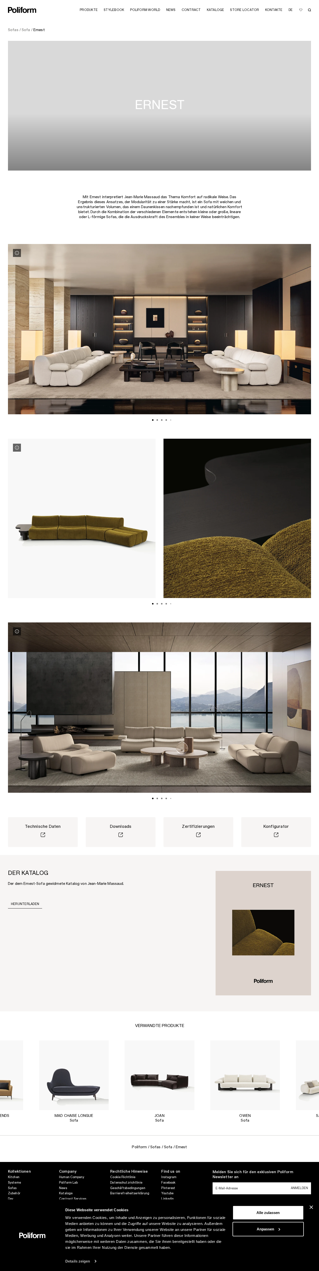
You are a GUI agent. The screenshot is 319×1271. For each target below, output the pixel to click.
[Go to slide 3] (161, 420)
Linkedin (167, 1198)
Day (10, 1198)
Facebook (168, 1182)
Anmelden (299, 1188)
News (63, 1188)
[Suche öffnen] (309, 9)
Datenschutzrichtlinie (126, 1182)
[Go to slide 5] (170, 420)
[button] (15, 1048)
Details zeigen (77, 1261)
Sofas (12, 1188)
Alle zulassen (268, 1212)
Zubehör (14, 1193)
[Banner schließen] (311, 1207)
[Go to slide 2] (157, 420)
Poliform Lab (68, 1182)
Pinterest (168, 1188)
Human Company (71, 1177)
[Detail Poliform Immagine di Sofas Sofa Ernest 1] (17, 253)
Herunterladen (25, 904)
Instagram (168, 1177)
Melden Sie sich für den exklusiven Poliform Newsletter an (253, 1174)
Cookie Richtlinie (122, 1177)
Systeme (14, 1182)
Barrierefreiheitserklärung (129, 1193)
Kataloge (66, 1193)
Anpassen (265, 1229)
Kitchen (13, 1177)
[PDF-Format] (263, 933)
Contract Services (72, 1198)
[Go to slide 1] (153, 420)
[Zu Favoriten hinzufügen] (300, 9)
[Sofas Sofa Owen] (245, 1075)
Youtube (167, 1193)
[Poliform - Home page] (22, 10)
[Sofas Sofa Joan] (159, 1075)
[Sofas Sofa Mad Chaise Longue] (74, 1075)
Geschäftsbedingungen (127, 1188)
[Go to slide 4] (166, 420)
